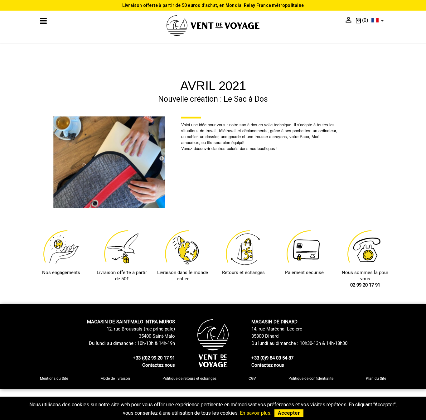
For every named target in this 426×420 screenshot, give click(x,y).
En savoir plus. (255, 413)
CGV (252, 378)
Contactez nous (158, 365)
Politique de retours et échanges (189, 378)
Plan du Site (376, 378)
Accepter (289, 413)
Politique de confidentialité (310, 378)
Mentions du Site (54, 378)
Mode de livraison (115, 378)
